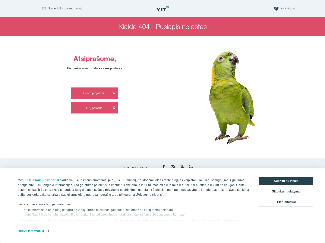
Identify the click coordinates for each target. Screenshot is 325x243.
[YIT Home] (162, 8)
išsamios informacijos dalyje (179, 220)
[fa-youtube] (182, 167)
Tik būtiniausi (286, 202)
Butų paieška (94, 108)
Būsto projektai (93, 93)
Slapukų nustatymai (286, 191)
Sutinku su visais (286, 180)
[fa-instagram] (173, 167)
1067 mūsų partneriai (43, 180)
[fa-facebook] (163, 167)
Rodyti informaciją (31, 230)
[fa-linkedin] (191, 167)
